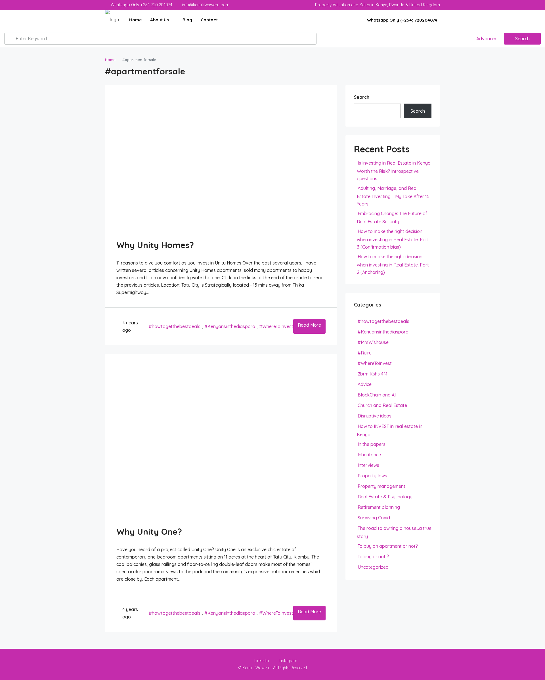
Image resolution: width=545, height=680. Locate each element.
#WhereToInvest (276, 326)
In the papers (371, 444)
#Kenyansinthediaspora (229, 326)
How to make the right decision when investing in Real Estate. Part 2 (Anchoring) (393, 264)
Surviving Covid (374, 518)
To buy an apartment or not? (388, 546)
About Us (159, 19)
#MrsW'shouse (373, 342)
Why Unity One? (149, 531)
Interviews (368, 465)
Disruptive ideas (374, 416)
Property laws (372, 475)
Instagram (287, 660)
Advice (365, 384)
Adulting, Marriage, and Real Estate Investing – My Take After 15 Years (393, 196)
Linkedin (261, 660)
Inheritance (369, 454)
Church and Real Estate (382, 405)
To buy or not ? (373, 556)
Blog (187, 19)
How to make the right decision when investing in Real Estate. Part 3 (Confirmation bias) (393, 239)
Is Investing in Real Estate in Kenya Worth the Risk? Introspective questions (394, 170)
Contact (209, 19)
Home (135, 19)
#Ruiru (365, 353)
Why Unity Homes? (155, 245)
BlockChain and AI (377, 395)
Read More (309, 325)
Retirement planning (379, 507)
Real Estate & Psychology (385, 496)
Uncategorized (373, 567)
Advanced (486, 38)
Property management (381, 486)
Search (522, 38)
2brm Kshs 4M (372, 374)
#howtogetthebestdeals (174, 326)
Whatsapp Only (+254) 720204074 (401, 20)
